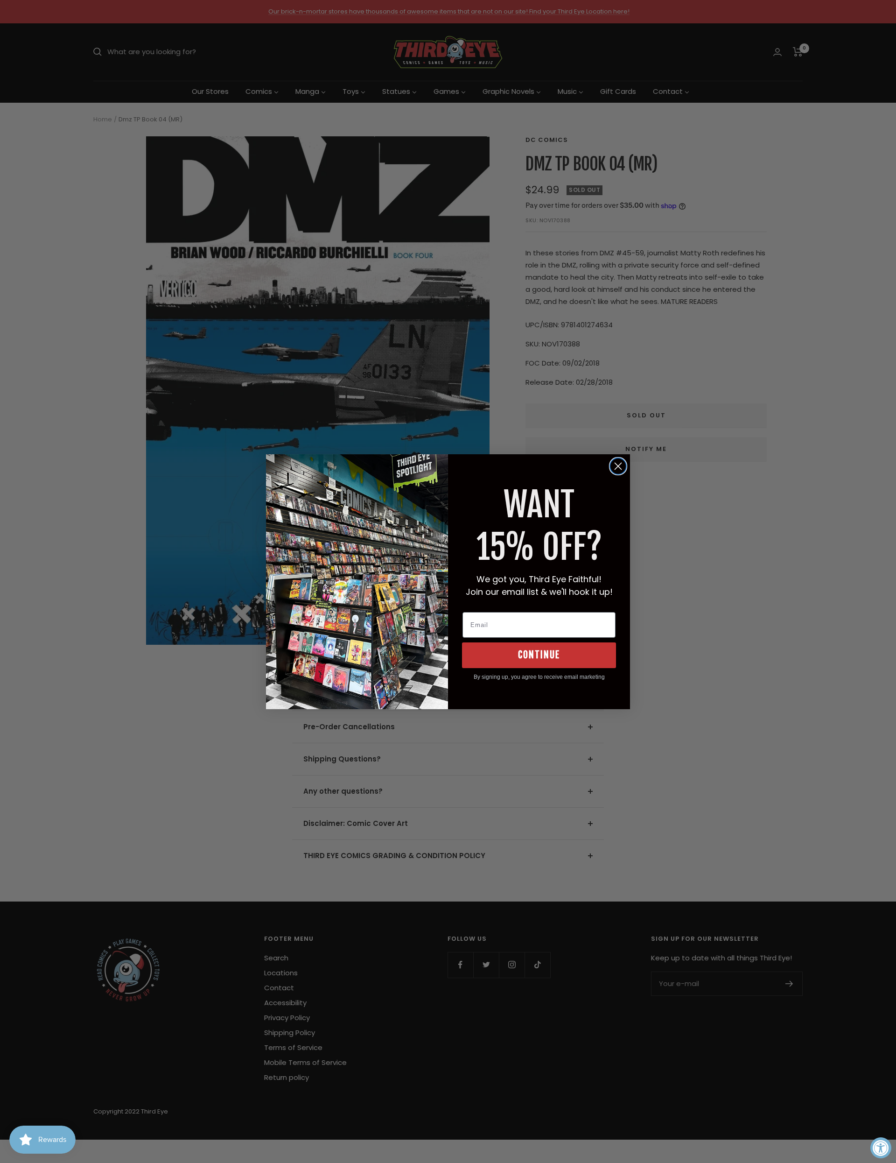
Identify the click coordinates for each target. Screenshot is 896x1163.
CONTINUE (539, 655)
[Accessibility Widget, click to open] (880, 1147)
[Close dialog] (618, 466)
